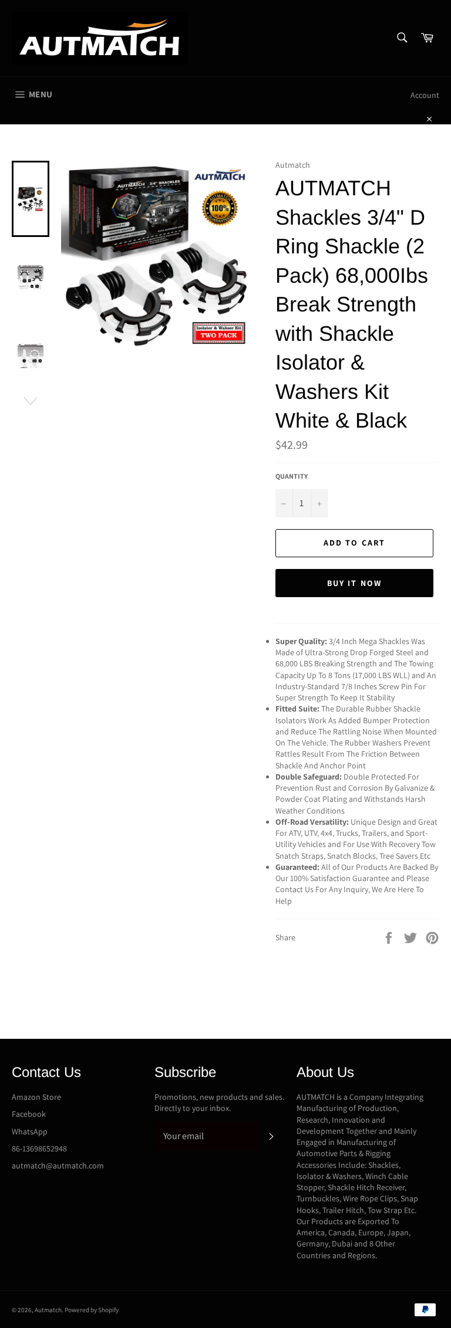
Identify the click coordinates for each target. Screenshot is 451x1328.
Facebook (29, 1114)
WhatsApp (30, 1131)
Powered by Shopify (92, 1310)
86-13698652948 (39, 1148)
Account (424, 95)
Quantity (291, 476)
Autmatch (48, 1310)
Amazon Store (36, 1097)
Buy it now (354, 583)
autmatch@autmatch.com (58, 1165)
